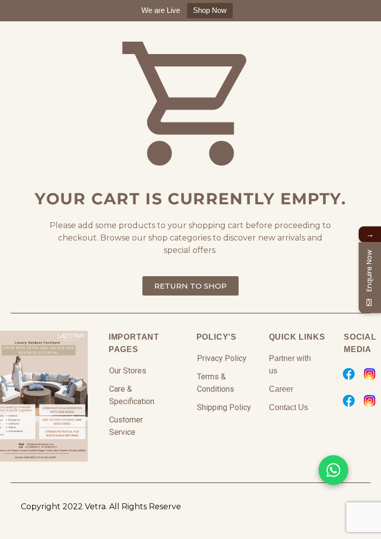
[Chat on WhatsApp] (333, 470)
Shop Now (210, 10)
